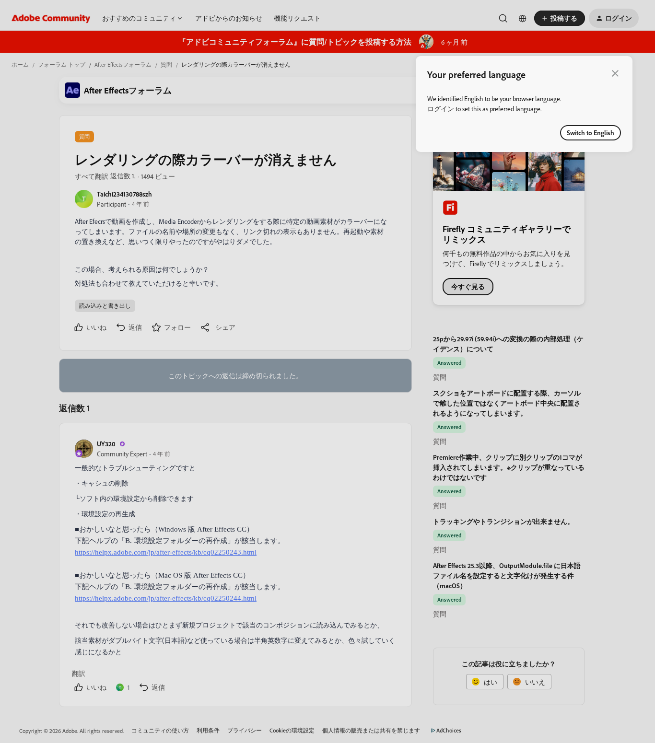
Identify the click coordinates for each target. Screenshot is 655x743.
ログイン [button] (440, 108)
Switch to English (590, 132)
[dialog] (524, 104)
